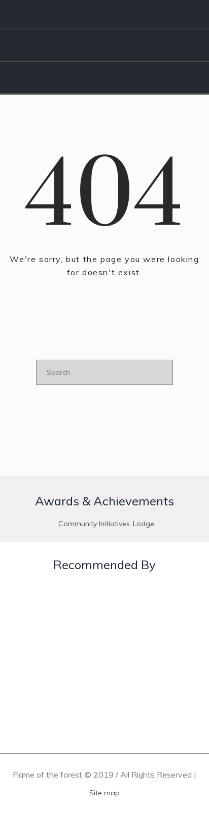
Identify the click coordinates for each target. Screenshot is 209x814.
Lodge (143, 523)
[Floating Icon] (181, 750)
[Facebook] (128, 14)
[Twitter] (158, 14)
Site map (104, 792)
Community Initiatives (94, 523)
